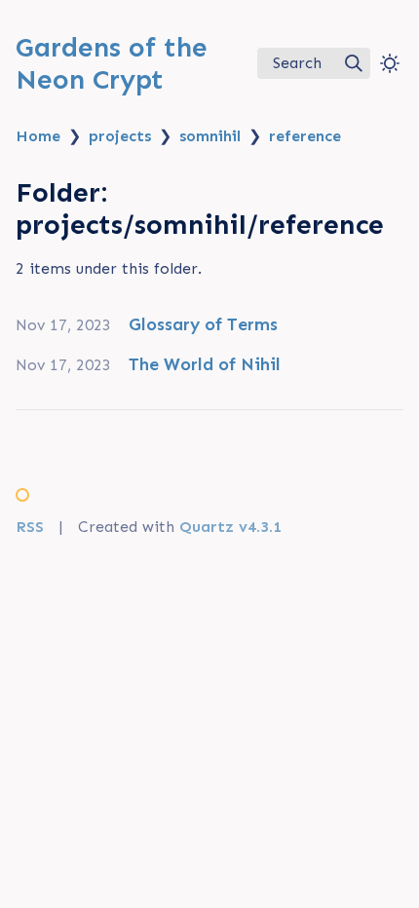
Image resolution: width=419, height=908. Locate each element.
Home (38, 136)
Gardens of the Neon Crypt (112, 63)
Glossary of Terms (203, 324)
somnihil (210, 136)
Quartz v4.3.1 (230, 526)
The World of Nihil (205, 364)
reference (305, 136)
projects (120, 136)
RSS (30, 526)
